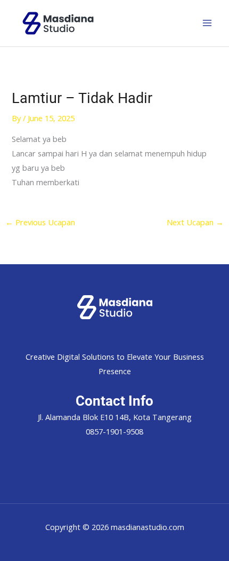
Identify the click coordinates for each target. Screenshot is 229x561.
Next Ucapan (195, 222)
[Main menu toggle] (207, 23)
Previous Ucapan (40, 222)
